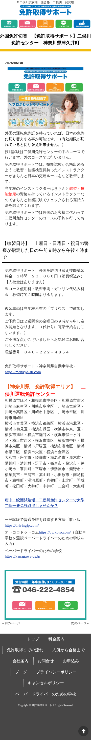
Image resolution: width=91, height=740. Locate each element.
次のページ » (80, 623)
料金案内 (56, 639)
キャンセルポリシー (46, 683)
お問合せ (46, 661)
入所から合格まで (68, 650)
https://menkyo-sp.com (23, 372)
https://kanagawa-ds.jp (22, 556)
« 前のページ (11, 623)
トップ (33, 639)
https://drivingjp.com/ (22, 525)
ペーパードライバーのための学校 (45, 694)
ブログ (21, 672)
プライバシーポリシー (56, 672)
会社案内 (20, 661)
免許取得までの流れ (25, 650)
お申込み (71, 661)
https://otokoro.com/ (55, 532)
